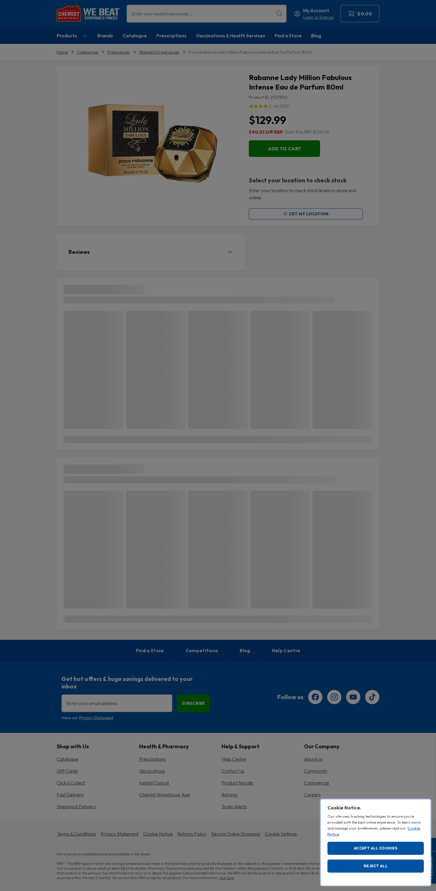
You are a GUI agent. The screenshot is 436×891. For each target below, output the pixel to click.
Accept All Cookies (375, 848)
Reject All (376, 865)
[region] (375, 842)
